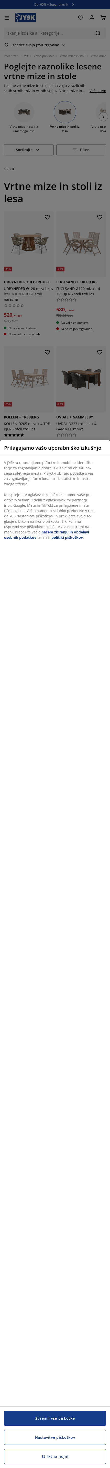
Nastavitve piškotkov (55, 1437)
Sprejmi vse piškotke (55, 1418)
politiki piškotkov (67, 537)
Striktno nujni (55, 1456)
